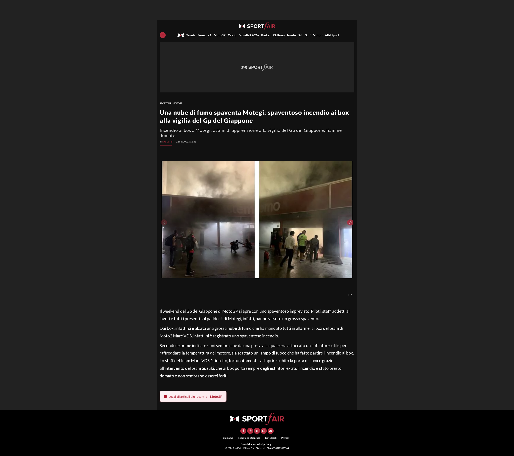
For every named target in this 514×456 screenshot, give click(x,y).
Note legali (270, 437)
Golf (307, 35)
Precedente (164, 222)
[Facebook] (243, 431)
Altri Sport (332, 35)
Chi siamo (228, 437)
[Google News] (264, 431)
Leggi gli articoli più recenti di (195, 396)
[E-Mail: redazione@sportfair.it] (271, 431)
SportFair (165, 103)
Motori (317, 35)
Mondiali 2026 (249, 35)
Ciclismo (279, 35)
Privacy (285, 437)
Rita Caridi (167, 141)
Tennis (190, 35)
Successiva (350, 222)
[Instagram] (250, 431)
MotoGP (219, 35)
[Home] (180, 35)
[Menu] (163, 35)
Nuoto (291, 35)
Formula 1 (204, 35)
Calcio (232, 35)
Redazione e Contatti (249, 437)
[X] (257, 431)
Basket (266, 35)
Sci (300, 35)
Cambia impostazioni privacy (256, 444)
